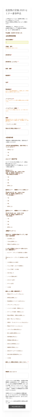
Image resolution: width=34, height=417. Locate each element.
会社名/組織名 (9, 39)
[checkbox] (6, 252)
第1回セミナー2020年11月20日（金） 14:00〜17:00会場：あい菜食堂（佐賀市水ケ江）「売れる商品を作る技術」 (15, 172)
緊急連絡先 (8, 89)
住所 (7, 82)
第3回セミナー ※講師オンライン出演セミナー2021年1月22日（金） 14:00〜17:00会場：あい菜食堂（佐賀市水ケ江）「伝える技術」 (17, 213)
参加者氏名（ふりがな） (12, 61)
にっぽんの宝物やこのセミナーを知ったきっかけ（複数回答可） (17, 249)
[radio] (6, 149)
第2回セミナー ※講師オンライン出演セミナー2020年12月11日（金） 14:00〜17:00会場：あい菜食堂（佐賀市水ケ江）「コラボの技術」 (17, 192)
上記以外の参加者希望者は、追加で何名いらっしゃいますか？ (17, 146)
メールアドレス (9, 98)
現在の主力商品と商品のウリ (13, 128)
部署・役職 (8, 68)
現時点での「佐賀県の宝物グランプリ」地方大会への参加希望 (17, 235)
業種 (7, 117)
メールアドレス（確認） (12, 108)
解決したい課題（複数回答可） (13, 291)
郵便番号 (8, 75)
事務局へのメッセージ (11, 371)
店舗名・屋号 (9, 46)
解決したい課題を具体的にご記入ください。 (17, 362)
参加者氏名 (8, 55)
